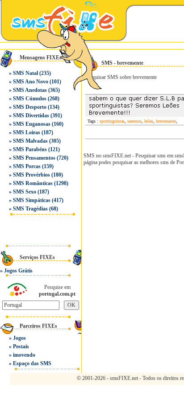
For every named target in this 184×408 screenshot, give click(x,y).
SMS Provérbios (31, 175)
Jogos (19, 338)
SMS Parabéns (30, 149)
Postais (21, 346)
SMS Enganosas (31, 124)
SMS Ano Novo (30, 81)
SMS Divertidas (31, 115)
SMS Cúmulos (29, 98)
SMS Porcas (27, 166)
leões (148, 121)
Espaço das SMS (32, 363)
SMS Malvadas (30, 141)
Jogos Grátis (18, 271)
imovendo (24, 355)
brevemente (166, 121)
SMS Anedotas (30, 90)
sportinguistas (112, 121)
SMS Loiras (26, 132)
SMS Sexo (24, 192)
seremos (134, 121)
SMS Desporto (29, 107)
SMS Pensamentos (34, 158)
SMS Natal (25, 73)
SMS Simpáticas (31, 200)
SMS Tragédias (30, 209)
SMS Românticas (33, 183)
